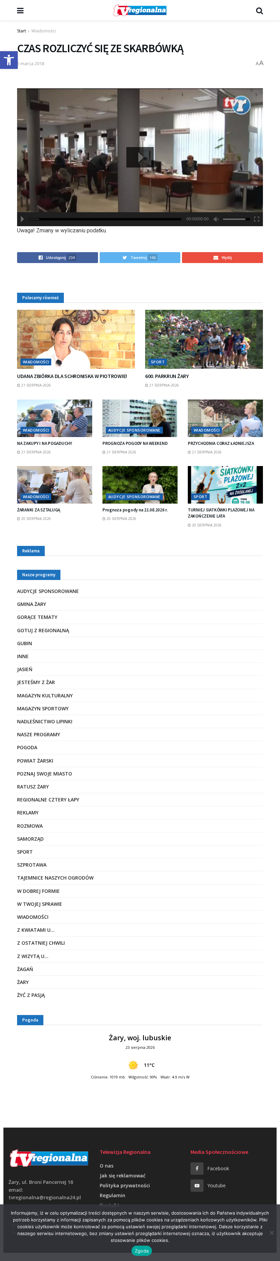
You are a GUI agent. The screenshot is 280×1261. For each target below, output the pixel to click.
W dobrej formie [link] (38, 891)
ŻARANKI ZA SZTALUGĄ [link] (38, 510)
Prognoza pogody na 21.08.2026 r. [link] (135, 510)
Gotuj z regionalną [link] (43, 630)
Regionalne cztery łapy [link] (48, 799)
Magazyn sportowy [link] (43, 708)
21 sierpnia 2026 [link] (35, 385)
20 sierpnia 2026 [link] (35, 518)
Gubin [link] (24, 643)
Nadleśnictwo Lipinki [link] (44, 721)
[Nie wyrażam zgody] (271, 1232)
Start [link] (21, 31)
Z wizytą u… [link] (32, 956)
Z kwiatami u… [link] (36, 930)
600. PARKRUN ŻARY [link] (167, 376)
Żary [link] (23, 982)
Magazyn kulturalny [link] (45, 695)
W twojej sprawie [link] (39, 904)
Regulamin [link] (112, 1195)
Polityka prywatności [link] (125, 1185)
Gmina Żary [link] (31, 604)
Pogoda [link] (27, 747)
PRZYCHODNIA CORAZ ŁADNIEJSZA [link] (221, 443)
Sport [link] (158, 361)
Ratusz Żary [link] (33, 786)
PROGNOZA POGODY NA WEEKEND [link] (134, 443)
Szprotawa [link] (31, 864)
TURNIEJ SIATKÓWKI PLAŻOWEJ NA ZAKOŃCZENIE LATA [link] (221, 513)
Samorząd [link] (30, 839)
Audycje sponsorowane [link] (134, 430)
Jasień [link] (24, 669)
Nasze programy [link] (38, 734)
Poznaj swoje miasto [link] (44, 773)
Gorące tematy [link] (37, 617)
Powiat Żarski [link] (35, 760)
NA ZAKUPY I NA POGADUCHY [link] (44, 443)
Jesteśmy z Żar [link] (36, 682)
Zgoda (142, 1250)
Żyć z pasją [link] (31, 995)
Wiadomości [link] (43, 31)
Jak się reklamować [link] (122, 1175)
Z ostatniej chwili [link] (41, 943)
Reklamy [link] (28, 812)
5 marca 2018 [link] (30, 63)
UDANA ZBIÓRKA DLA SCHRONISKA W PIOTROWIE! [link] (72, 376)
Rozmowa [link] (30, 826)
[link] (9, 60)
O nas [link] (106, 1165)
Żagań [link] (25, 969)
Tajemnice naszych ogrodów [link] (55, 877)
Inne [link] (23, 656)
